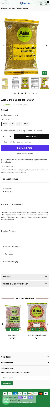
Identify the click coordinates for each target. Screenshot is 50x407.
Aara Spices (21, 170)
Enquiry (39, 131)
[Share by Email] (36, 93)
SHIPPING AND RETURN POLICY (15, 284)
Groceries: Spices (13, 172)
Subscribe (7, 383)
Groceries (32, 170)
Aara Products (11, 170)
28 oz (5, 124)
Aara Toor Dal (12, 335)
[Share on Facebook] (18, 93)
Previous (3, 45)
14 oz (26, 124)
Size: (5, 119)
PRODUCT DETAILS (10, 179)
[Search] (7, 3)
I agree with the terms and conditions (17, 142)
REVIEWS (7, 277)
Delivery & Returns (26, 131)
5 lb (12, 124)
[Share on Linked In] (29, 93)
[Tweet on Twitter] (22, 93)
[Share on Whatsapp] (33, 93)
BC (27, 170)
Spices (23, 172)
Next (47, 45)
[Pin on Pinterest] (26, 93)
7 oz (18, 124)
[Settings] (41, 3)
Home (3, 8)
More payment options (25, 153)
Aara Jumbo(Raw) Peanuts (37, 335)
